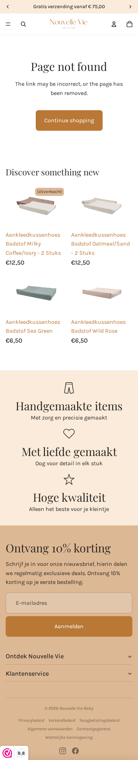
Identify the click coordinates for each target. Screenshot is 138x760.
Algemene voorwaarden (50, 728)
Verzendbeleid (61, 720)
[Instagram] (62, 751)
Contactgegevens (93, 728)
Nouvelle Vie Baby (76, 708)
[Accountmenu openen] (114, 24)
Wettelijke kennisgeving (69, 737)
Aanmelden (69, 626)
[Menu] (8, 24)
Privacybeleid (31, 720)
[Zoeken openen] (23, 24)
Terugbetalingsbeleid (99, 720)
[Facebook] (75, 751)
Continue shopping (69, 120)
